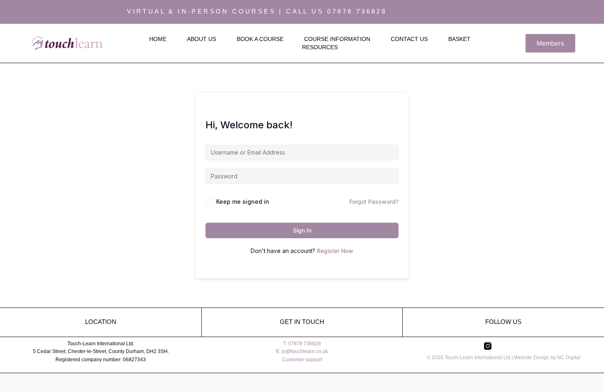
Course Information (337, 39)
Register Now (335, 250)
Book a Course (260, 39)
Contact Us (409, 39)
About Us (201, 39)
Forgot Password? (374, 201)
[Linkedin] (584, 12)
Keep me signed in (242, 201)
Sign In (302, 230)
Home (157, 39)
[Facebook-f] (568, 12)
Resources (320, 47)
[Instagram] (552, 12)
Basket (459, 39)
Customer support (302, 359)
